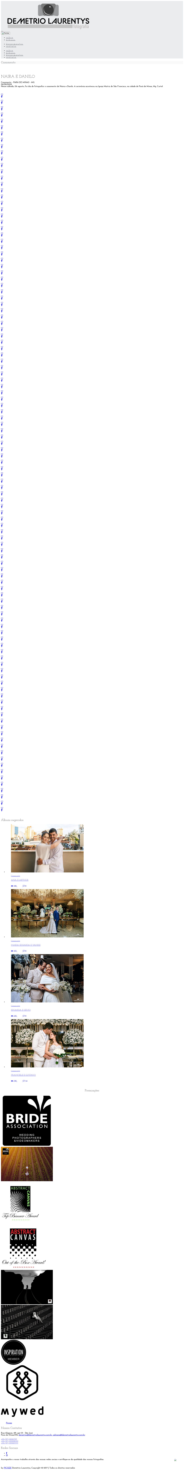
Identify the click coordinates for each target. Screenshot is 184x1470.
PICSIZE (8, 1468)
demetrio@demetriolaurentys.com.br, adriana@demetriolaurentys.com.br (52, 1435)
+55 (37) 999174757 (9, 1441)
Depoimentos (14, 44)
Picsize (9, 1423)
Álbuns (10, 40)
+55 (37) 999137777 (9, 1443)
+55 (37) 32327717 (9, 1439)
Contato (11, 46)
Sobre (9, 38)
